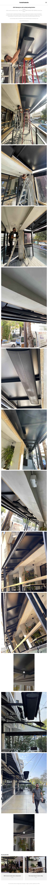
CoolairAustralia (24, 2)
